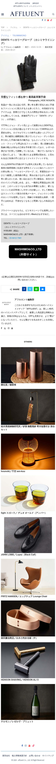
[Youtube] (48, 20)
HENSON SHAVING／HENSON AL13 (20, 679)
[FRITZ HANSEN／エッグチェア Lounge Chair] (28, 577)
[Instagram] (45, 20)
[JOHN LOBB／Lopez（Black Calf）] (28, 535)
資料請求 (35, 3)
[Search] (53, 14)
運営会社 (6, 755)
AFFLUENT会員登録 (22, 3)
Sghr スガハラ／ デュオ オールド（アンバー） (24, 512)
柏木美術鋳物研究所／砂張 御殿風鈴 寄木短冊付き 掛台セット (28, 428)
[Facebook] (42, 20)
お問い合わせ (34, 755)
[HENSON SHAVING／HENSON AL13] (28, 660)
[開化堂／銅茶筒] (28, 365)
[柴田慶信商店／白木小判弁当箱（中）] (28, 618)
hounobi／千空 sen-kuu (13, 471)
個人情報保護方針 (19, 755)
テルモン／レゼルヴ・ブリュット (17, 721)
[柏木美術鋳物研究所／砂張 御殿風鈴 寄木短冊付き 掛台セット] (28, 407)
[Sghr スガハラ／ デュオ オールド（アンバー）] (28, 493)
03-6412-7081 (15, 237)
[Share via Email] (42, 289)
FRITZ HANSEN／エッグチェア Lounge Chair (24, 596)
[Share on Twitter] (30, 289)
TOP (2, 27)
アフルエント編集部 (12, 47)
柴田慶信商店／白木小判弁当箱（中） (19, 637)
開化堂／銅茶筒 (8, 384)
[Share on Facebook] (24, 289)
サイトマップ (48, 755)
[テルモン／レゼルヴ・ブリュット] (28, 702)
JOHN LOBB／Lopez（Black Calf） (19, 554)
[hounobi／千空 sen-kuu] (28, 452)
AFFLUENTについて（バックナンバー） (28, 6)
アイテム (13, 27)
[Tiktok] (51, 20)
